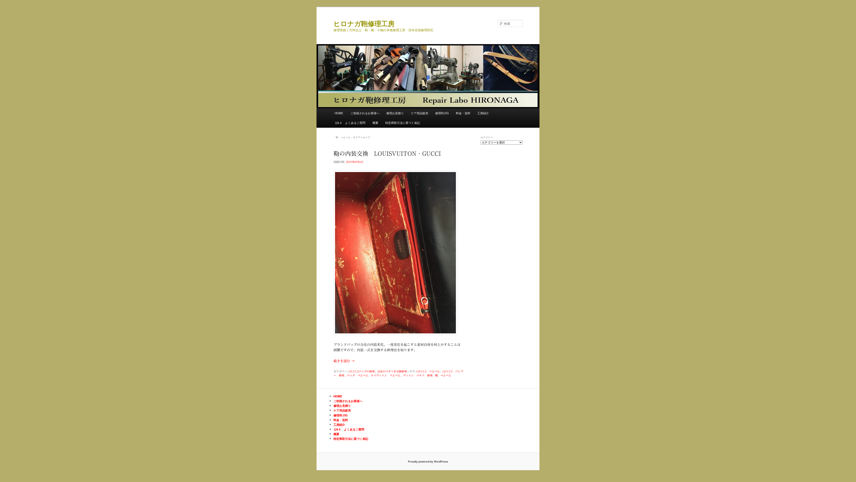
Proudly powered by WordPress (428, 461)
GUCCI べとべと (428, 371)
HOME (339, 113)
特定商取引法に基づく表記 (402, 122)
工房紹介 (483, 113)
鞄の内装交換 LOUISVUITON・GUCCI (387, 153)
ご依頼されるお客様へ (364, 113)
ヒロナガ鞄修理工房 (364, 23)
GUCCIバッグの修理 (362, 371)
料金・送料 (463, 113)
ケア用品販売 (419, 113)
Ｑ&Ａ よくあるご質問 (350, 122)
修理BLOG (442, 113)
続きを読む (344, 361)
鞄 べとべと (443, 375)
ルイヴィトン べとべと (385, 375)
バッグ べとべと (357, 375)
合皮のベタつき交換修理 (392, 371)
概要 (375, 122)
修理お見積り (395, 113)
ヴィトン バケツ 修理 (417, 375)
